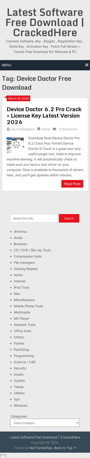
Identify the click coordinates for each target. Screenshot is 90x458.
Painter (19, 343)
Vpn (17, 399)
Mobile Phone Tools (28, 306)
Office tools (22, 331)
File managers (24, 262)
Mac (17, 294)
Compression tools (28, 256)
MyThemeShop (41, 448)
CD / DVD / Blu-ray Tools (32, 250)
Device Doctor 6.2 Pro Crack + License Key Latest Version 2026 (44, 115)
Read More (72, 183)
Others (19, 337)
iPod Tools (21, 287)
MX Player (21, 318)
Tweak (19, 387)
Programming (24, 356)
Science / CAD (25, 362)
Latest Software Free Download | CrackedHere (44, 22)
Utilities (19, 393)
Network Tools (25, 325)
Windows (20, 405)
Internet (20, 281)
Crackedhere (25, 129)
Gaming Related (26, 269)
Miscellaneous (24, 300)
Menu (6, 65)
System (19, 381)
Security (20, 368)
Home (46, 129)
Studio (19, 374)
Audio (18, 238)
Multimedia (22, 312)
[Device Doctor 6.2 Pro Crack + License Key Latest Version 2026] (15, 144)
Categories (18, 416)
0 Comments (68, 129)
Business (20, 244)
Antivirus (20, 231)
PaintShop (21, 349)
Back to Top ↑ (65, 448)
